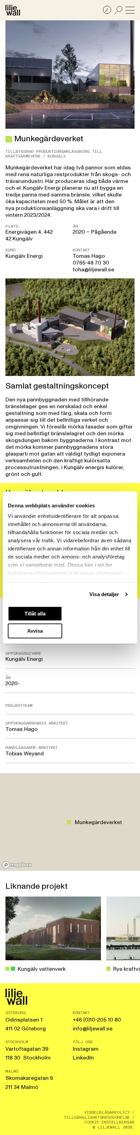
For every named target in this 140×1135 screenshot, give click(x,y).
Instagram (86, 1049)
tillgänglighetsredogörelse (97, 1117)
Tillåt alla (35, 613)
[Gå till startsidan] (12, 10)
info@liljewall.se (92, 1028)
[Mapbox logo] (17, 865)
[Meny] (130, 10)
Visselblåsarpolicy (107, 1112)
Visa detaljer (104, 594)
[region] (70, 822)
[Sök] (118, 10)
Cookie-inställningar (109, 1122)
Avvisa (35, 631)
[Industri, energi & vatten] (8, 139)
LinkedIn (83, 1057)
